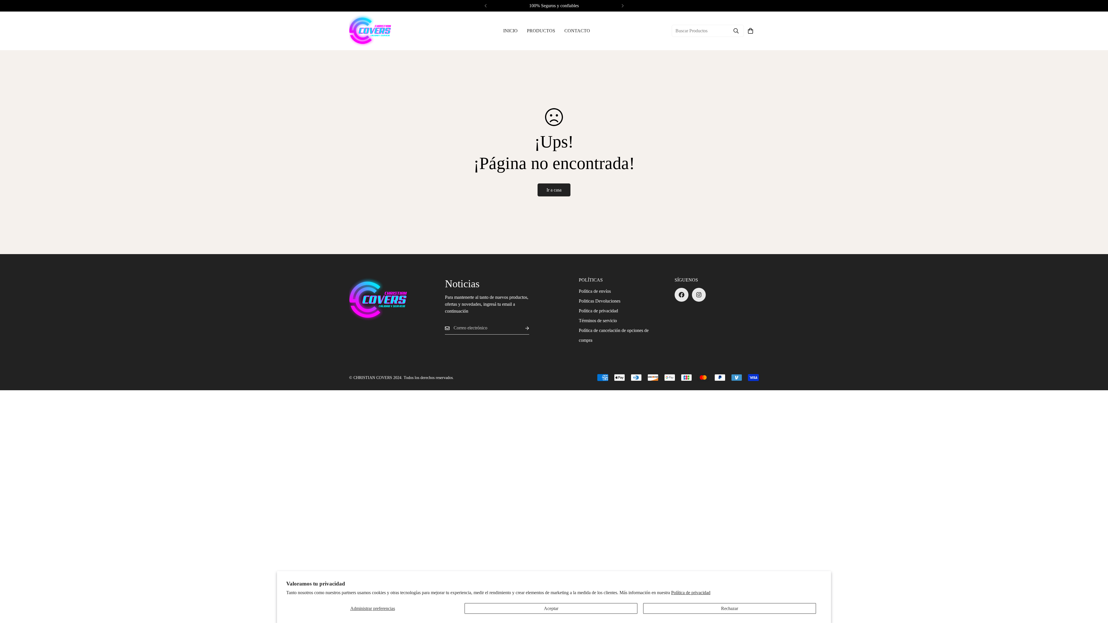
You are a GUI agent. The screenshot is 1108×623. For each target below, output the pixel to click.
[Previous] (485, 6)
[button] (750, 30)
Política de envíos (595, 291)
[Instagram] (699, 295)
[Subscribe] (522, 328)
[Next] (622, 6)
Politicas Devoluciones (599, 301)
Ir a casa (554, 189)
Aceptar (551, 608)
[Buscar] (736, 31)
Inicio (510, 30)
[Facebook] (681, 295)
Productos (541, 30)
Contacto (577, 30)
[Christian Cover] (370, 31)
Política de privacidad (690, 592)
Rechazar (729, 608)
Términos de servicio (598, 320)
